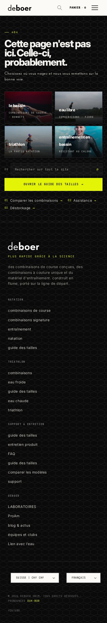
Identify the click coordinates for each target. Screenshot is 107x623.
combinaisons (20, 373)
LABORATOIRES (22, 506)
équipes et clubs (22, 534)
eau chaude (18, 401)
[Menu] (95, 7)
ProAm (14, 516)
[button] (59, 7)
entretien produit (23, 444)
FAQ (11, 454)
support (15, 481)
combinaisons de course (29, 310)
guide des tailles (22, 347)
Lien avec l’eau (21, 544)
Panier (78, 7)
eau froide (17, 382)
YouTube (14, 610)
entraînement (19, 329)
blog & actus (19, 525)
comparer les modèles (27, 472)
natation (15, 338)
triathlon (15, 410)
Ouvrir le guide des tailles (53, 184)
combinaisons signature (29, 320)
